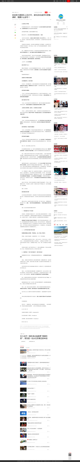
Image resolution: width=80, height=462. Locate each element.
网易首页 (13, 12)
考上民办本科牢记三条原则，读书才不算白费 (60, 71)
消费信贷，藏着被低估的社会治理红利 (59, 153)
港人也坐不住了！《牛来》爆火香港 (59, 136)
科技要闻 (55, 166)
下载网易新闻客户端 (32, 341)
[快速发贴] (15, 24)
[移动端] (54, 1)
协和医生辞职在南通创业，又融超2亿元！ (61, 33)
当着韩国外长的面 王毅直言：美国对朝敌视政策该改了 (38, 362)
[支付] (63, 1)
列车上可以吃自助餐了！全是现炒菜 (34, 428)
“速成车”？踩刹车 (30, 393)
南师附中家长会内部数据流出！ (58, 245)
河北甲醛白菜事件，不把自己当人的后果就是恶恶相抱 (38, 446)
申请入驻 (49, 12)
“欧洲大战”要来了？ (31, 388)
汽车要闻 (55, 186)
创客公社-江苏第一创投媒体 (25, 19)
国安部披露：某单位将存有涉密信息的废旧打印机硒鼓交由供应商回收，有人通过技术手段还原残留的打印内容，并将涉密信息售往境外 (38, 376)
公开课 (66, 224)
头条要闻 (55, 76)
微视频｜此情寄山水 (33, 439)
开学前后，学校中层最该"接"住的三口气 (60, 67)
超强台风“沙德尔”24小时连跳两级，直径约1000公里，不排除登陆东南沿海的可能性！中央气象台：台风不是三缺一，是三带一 (38, 369)
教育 (54, 224)
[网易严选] (60, 1)
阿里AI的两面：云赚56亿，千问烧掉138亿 (60, 182)
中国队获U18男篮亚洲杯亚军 (33, 434)
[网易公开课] (57, 1)
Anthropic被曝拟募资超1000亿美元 (59, 180)
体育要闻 (55, 99)
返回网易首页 (23, 341)
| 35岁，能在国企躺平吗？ (58, 212)
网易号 (16, 12)
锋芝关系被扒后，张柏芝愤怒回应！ (59, 132)
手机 (60, 224)
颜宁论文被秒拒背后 (31, 399)
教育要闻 (55, 55)
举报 (50, 19)
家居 (57, 224)
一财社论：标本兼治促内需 (32, 411)
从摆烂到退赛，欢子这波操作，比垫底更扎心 (60, 134)
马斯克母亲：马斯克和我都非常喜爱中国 (60, 91)
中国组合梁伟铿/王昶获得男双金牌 (34, 423)
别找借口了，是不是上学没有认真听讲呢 (60, 69)
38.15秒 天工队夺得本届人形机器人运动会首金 (37, 381)
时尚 (63, 224)
